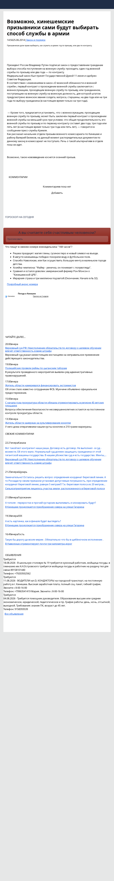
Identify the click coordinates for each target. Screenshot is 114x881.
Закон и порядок (35, 40)
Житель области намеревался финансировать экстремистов (40, 385)
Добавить (57, 192)
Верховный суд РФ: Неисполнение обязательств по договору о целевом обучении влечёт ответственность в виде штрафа (53, 349)
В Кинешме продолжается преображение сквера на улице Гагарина (44, 507)
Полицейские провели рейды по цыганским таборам (36, 368)
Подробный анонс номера (22, 284)
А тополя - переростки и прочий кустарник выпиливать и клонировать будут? (50, 502)
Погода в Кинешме (27, 294)
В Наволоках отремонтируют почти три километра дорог (38, 543)
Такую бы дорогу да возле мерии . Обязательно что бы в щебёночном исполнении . (54, 539)
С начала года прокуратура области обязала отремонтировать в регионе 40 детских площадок (54, 404)
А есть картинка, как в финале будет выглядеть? (33, 521)
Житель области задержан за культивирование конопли (38, 422)
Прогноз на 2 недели (40, 296)
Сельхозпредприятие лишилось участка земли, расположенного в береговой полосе (55, 488)
